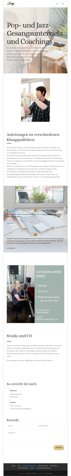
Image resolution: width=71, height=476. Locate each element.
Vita (19, 466)
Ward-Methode (23, 468)
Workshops (53, 466)
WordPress (49, 473)
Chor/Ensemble (43, 466)
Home (14, 466)
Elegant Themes (32, 473)
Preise (32, 468)
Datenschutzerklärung (44, 468)
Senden (59, 447)
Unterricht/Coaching (29, 466)
